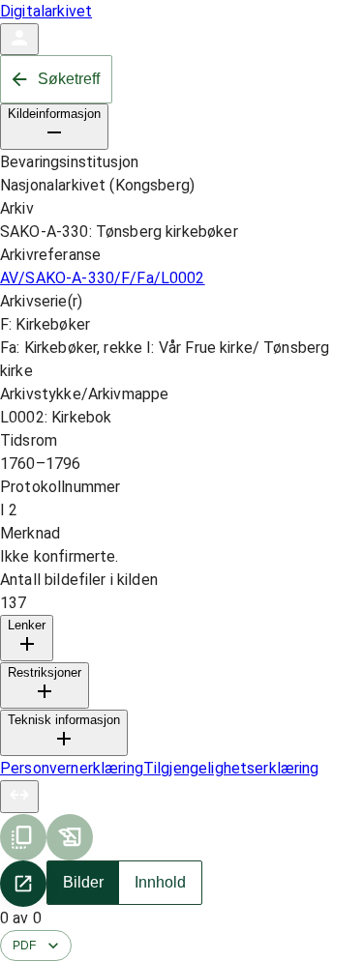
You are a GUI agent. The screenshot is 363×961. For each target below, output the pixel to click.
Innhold (160, 882)
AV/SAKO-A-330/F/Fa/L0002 (102, 278)
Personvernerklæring (71, 768)
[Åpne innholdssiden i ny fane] (23, 883)
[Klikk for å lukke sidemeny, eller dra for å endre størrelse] (19, 796)
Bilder (83, 882)
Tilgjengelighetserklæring (231, 768)
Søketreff (69, 79)
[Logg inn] (19, 39)
